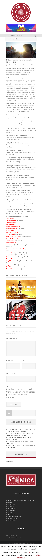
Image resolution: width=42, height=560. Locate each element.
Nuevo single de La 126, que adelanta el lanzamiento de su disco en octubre (19, 434)
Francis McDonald (11, 257)
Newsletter (9, 462)
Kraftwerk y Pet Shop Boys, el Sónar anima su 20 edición (21, 312)
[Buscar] (35, 35)
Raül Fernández (11, 241)
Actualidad (11, 508)
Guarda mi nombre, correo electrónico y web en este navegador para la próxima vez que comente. (20, 393)
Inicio (7, 39)
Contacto (11, 506)
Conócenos (11, 504)
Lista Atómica (12, 520)
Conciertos (11, 510)
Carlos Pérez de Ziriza (13, 237)
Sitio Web (10, 373)
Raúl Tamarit (10, 245)
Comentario (11, 338)
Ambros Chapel (11, 243)
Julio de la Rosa (11, 223)
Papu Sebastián (11, 269)
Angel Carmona (11, 261)
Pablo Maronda (11, 221)
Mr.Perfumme (10, 225)
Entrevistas (11, 514)
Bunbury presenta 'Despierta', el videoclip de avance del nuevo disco (22, 290)
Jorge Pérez (9, 265)
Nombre (10, 360)
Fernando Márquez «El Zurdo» (14, 238)
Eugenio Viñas (10, 255)
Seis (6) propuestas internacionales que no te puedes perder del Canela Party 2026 (20, 430)
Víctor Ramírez (10, 235)
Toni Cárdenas (10, 267)
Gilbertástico (10, 231)
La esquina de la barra (15, 516)
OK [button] (30, 552)
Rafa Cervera (10, 219)
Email (24, 360)
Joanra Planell (10, 253)
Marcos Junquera (11, 229)
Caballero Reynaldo (12, 233)
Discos (10, 512)
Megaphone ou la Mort (13, 227)
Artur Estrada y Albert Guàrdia (15, 249)
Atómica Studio (12, 518)
